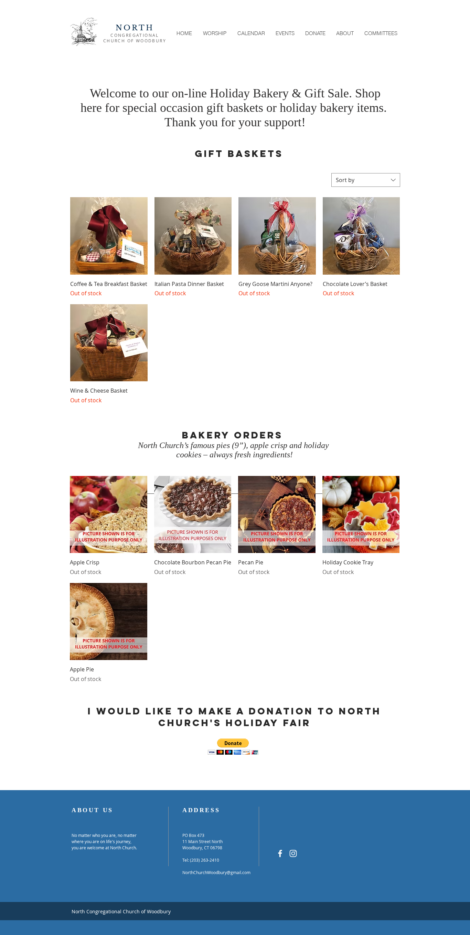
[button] (214, 33)
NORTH (135, 27)
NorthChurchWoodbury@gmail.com (216, 872)
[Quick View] (108, 514)
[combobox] (365, 180)
